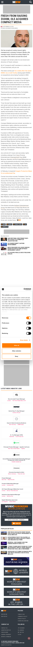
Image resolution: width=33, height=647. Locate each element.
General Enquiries (6, 634)
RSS (20, 634)
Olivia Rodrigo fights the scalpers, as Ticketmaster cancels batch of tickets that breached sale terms (19, 539)
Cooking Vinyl (10, 485)
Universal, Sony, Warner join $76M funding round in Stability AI (17, 543)
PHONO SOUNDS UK (16, 461)
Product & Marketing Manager (10, 483)
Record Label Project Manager (16, 399)
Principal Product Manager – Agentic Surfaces (17, 447)
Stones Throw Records (12, 490)
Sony (17, 155)
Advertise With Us (6, 630)
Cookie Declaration (23, 620)
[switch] (28, 323)
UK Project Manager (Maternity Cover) (12, 489)
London (9, 400)
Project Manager (6, 478)
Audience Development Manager (11, 494)
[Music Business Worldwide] (16, 2)
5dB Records (10, 496)
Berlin (9, 473)
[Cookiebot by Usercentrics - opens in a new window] (23, 289)
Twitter (21, 632)
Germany (14, 473)
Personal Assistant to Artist (16, 472)
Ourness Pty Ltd (16, 412)
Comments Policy (22, 616)
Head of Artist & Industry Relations (16, 423)
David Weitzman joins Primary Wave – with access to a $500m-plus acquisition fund (18, 240)
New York (10, 448)
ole (25, 224)
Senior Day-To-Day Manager (16, 411)
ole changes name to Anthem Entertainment (16, 244)
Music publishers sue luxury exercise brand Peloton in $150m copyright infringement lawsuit (18, 249)
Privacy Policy (22, 618)
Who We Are (4, 614)
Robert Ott (5, 226)
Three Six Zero (21, 473)
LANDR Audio (21, 424)
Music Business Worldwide (10, 28)
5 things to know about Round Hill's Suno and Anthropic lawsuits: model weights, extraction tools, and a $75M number (20, 548)
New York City (12, 424)
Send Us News (4, 632)
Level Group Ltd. (19, 436)
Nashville (12, 436)
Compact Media (18, 224)
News (4, 224)
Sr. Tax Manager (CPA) (16, 435)
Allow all (16, 345)
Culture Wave (12, 501)
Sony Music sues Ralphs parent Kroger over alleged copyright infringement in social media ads (19, 533)
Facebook (21, 628)
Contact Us (4, 628)
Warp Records (11, 479)
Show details (24, 340)
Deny (16, 356)
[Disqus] (16, 278)
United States (16, 448)
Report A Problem (6, 636)
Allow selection (16, 351)
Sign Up (17, 523)
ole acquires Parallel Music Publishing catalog (19, 253)
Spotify (23, 448)
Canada (10, 224)
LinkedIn (21, 630)
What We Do (4, 616)
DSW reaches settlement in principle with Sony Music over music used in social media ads (20, 553)
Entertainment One (16, 157)
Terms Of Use (21, 614)
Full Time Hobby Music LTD (19, 400)
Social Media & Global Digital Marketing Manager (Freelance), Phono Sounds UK (16, 459)
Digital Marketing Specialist (9, 500)
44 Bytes (9, 645)
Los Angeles (5, 501)
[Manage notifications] (29, 638)
